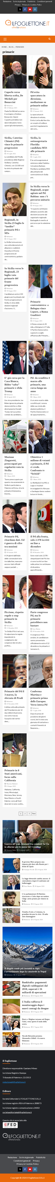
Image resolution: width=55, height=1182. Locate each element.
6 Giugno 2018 (11, 786)
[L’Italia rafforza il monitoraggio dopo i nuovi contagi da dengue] (11, 1006)
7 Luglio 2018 (36, 710)
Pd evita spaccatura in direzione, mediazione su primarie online (39, 99)
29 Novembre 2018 (38, 631)
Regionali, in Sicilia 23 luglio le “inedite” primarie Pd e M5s (14, 226)
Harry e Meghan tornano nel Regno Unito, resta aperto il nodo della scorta (36, 1021)
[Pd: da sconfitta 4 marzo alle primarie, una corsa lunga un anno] (41, 357)
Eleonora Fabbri (11, 850)
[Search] (49, 39)
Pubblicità (31, 1)
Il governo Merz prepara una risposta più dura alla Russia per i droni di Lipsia (35, 864)
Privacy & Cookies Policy (32, 5)
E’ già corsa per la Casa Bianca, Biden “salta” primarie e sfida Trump (14, 384)
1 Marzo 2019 (11, 476)
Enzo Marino (36, 629)
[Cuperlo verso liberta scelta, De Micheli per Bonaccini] (15, 71)
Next (34, 814)
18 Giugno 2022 (37, 205)
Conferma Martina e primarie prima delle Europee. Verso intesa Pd (39, 698)
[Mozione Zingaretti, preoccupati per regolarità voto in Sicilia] (15, 436)
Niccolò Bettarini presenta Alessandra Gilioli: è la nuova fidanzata (33, 1038)
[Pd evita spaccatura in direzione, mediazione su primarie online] (41, 71)
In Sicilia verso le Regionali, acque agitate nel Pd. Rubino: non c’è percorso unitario (40, 193)
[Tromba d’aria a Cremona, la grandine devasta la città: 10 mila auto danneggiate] (11, 915)
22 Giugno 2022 (11, 239)
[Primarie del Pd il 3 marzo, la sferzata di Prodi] (15, 671)
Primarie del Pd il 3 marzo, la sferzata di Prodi (14, 694)
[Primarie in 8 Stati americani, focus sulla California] (15, 750)
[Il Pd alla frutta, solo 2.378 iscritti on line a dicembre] (41, 516)
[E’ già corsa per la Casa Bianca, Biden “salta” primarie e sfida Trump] (15, 357)
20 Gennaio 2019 (12, 552)
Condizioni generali (44, 1)
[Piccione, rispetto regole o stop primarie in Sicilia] (15, 592)
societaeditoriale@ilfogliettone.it (17, 1112)
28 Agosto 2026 (24, 850)
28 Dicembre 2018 (38, 552)
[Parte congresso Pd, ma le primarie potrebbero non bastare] (41, 592)
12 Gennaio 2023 (37, 111)
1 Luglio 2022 (36, 157)
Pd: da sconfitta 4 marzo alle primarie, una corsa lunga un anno (40, 384)
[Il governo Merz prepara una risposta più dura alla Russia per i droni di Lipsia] (11, 865)
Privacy (17, 5)
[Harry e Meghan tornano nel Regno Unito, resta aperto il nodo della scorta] (11, 1023)
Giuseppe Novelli (29, 869)
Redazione (7, 1)
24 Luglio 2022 (11, 153)
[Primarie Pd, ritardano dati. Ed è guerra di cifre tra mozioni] (15, 516)
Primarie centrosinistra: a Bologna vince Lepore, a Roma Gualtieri (39, 308)
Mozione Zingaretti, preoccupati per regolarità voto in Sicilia (14, 464)
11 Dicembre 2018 (12, 628)
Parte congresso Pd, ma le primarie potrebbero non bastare (39, 619)
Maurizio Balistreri (12, 784)
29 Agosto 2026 (42, 869)
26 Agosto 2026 (38, 1044)
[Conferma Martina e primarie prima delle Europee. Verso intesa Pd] (41, 671)
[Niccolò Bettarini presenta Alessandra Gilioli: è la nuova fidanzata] (11, 1039)
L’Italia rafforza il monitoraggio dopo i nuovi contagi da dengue (35, 1005)
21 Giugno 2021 (37, 321)
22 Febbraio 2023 (12, 108)
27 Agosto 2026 (38, 1027)
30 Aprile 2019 (11, 397)
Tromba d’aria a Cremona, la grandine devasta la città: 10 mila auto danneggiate (35, 914)
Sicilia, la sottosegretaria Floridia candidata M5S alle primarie (38, 144)
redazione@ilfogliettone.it (14, 1082)
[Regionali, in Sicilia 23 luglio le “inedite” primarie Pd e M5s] (15, 199)
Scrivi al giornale (19, 1)
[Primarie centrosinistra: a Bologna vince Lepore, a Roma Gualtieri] (41, 281)
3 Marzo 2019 (36, 397)
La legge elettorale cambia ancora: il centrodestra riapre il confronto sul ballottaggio (36, 881)
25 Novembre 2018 (12, 704)
